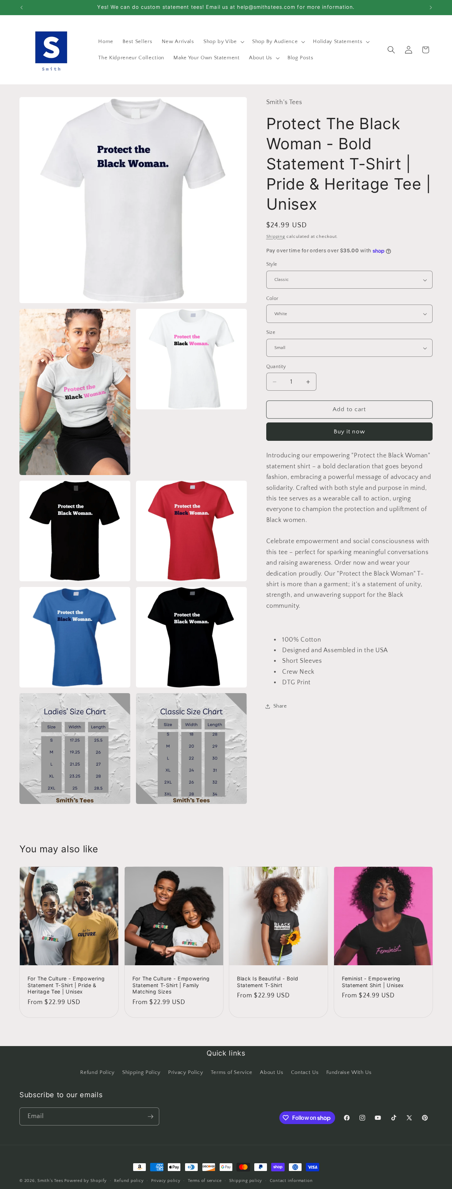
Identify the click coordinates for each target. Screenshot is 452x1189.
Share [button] (280, 706)
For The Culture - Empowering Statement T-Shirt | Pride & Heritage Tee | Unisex (66, 985)
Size (270, 333)
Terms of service (204, 1180)
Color (272, 298)
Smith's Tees (50, 1180)
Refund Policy (97, 1072)
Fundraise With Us (349, 1072)
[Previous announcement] (21, 7)
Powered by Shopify (85, 1180)
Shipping (275, 236)
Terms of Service (232, 1072)
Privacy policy (165, 1180)
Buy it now (349, 431)
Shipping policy (245, 1180)
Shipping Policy (141, 1072)
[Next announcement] (431, 7)
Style (271, 265)
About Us (271, 1072)
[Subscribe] (150, 1116)
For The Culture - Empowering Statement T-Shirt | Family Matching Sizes (170, 985)
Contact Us (305, 1072)
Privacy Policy (185, 1072)
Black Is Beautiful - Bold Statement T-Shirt (267, 981)
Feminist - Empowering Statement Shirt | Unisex (373, 981)
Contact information (291, 1180)
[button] (223, 42)
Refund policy (128, 1180)
